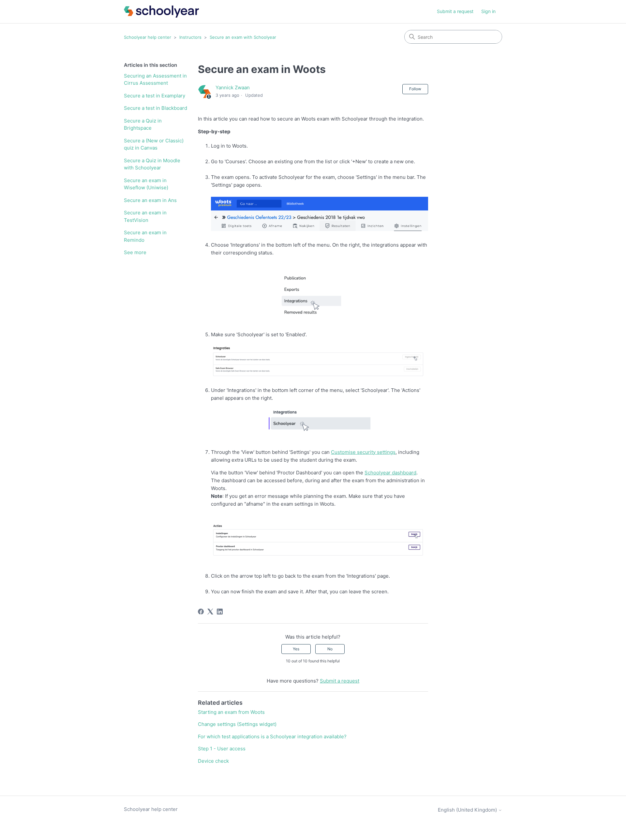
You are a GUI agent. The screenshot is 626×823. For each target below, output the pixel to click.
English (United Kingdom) (468, 810)
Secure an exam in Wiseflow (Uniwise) (146, 184)
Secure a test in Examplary (154, 96)
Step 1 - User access (222, 748)
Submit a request (455, 11)
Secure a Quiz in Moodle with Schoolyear (152, 164)
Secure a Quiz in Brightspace (143, 124)
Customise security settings (363, 452)
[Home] (161, 12)
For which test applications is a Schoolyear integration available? (272, 736)
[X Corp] (210, 611)
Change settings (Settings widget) (237, 724)
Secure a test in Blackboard (155, 108)
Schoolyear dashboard (390, 472)
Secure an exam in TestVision (145, 216)
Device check (213, 761)
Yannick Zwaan (233, 87)
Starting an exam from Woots (231, 712)
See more (135, 252)
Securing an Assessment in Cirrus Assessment (155, 79)
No (330, 648)
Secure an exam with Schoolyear (243, 37)
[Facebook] (201, 611)
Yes (296, 648)
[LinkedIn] (220, 611)
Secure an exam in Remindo (145, 236)
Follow (415, 88)
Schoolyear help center (147, 37)
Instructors (190, 37)
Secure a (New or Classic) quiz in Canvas (154, 144)
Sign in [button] (488, 11)
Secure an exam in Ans (150, 200)
